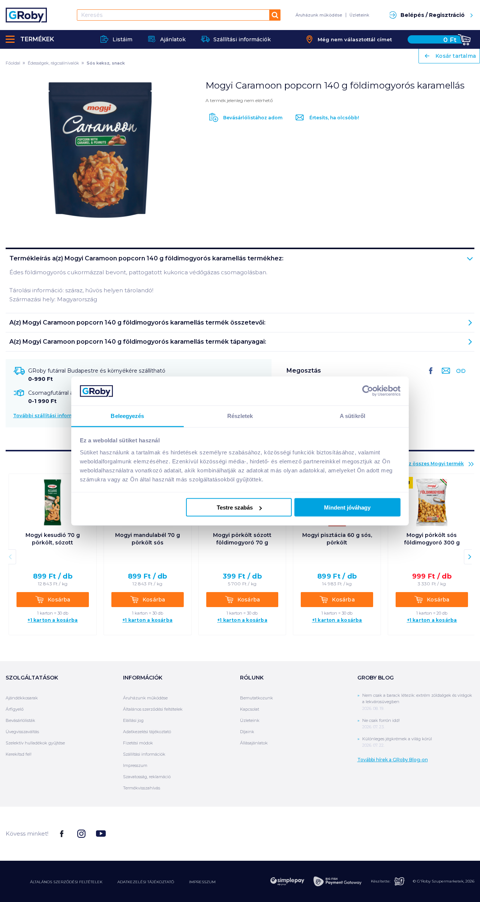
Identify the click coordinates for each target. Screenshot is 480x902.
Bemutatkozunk (256, 698)
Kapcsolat (249, 709)
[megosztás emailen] (444, 376)
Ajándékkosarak (22, 698)
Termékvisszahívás (141, 788)
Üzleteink (359, 15)
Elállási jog (133, 720)
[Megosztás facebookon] (431, 376)
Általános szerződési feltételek (153, 709)
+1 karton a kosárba (52, 620)
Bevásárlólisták (20, 720)
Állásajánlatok (254, 743)
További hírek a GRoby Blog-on (392, 759)
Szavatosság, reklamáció (147, 776)
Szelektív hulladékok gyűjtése (35, 743)
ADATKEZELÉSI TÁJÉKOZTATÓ (145, 881)
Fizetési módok (138, 743)
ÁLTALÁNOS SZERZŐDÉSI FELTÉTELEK (66, 881)
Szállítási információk (144, 754)
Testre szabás (235, 507)
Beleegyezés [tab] (127, 415)
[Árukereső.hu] (446, 833)
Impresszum (135, 765)
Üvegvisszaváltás (22, 731)
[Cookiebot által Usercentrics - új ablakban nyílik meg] (367, 391)
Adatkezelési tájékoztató (147, 731)
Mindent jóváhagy (347, 507)
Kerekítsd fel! (19, 754)
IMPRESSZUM (202, 881)
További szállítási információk (50, 415)
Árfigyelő (15, 709)
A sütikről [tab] (352, 415)
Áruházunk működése (319, 15)
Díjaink (247, 731)
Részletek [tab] (240, 415)
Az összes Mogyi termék (434, 463)
